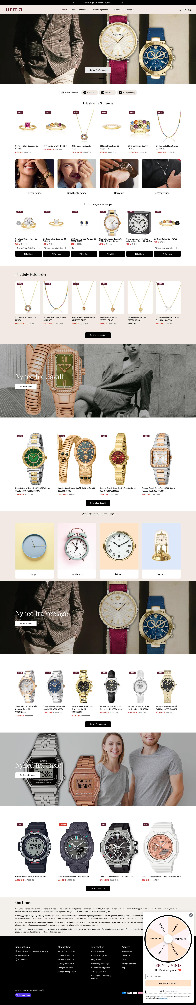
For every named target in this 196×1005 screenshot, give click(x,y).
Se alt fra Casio (98, 889)
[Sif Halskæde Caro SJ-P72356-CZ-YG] (140, 297)
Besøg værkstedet (129, 963)
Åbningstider (127, 951)
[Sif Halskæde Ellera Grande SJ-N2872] (168, 126)
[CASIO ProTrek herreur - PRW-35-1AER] (34, 847)
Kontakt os (126, 955)
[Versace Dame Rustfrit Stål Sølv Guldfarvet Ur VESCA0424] (27, 686)
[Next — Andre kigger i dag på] (177, 223)
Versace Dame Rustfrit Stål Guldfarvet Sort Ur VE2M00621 (82, 709)
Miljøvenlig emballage (100, 963)
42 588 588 (22, 959)
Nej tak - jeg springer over (168, 991)
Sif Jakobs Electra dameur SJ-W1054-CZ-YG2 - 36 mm (111, 240)
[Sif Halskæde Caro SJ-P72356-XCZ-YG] (112, 297)
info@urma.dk (24, 955)
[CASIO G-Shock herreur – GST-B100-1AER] (119, 847)
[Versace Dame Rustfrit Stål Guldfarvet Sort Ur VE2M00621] (84, 686)
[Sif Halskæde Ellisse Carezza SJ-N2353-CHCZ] (84, 297)
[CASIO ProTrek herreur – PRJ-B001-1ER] (77, 847)
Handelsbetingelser (99, 955)
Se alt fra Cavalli (98, 503)
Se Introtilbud (26, 386)
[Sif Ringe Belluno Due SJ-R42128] (140, 126)
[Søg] (180, 9)
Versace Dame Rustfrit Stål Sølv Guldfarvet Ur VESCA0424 (26, 709)
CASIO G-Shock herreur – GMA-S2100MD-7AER (161, 877)
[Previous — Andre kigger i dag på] (18, 223)
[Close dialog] (191, 915)
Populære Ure (98, 70)
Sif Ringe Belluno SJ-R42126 (54, 146)
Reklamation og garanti (100, 968)
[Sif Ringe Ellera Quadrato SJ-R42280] (27, 126)
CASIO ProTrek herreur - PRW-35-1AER (31, 877)
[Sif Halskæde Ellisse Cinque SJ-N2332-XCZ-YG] (168, 297)
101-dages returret (98, 972)
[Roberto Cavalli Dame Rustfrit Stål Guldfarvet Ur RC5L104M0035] (77, 459)
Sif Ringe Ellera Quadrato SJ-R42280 (55, 240)
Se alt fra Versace (98, 724)
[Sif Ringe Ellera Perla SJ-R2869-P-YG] (112, 126)
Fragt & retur (96, 959)
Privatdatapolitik (97, 951)
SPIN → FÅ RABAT (168, 983)
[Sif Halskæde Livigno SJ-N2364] (84, 126)
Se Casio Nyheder (28, 775)
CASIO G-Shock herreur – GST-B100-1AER (117, 877)
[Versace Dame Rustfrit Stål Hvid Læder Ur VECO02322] (140, 686)
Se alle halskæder (98, 335)
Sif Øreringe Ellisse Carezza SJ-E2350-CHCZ (84, 240)
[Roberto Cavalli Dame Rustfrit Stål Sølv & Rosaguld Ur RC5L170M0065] (161, 459)
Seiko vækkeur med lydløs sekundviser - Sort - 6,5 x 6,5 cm (139, 240)
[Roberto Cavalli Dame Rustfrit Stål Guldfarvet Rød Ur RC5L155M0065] (119, 459)
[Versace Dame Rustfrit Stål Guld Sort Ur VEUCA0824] (168, 686)
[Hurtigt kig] (36, 115)
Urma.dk (25, 990)
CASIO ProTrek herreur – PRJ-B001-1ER (73, 877)
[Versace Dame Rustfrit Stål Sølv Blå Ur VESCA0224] (55, 686)
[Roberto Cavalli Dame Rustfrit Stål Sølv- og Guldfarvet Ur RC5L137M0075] (34, 459)
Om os (124, 959)
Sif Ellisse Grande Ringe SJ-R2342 (26, 240)
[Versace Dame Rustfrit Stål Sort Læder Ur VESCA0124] (112, 686)
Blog (123, 968)
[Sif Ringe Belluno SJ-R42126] (55, 126)
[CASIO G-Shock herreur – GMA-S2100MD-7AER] (161, 847)
